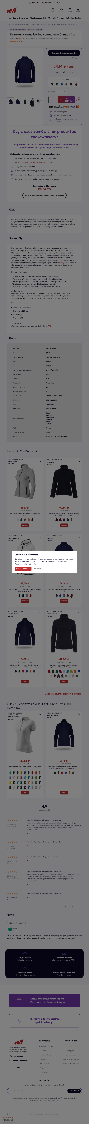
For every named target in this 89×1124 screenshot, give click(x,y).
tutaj (34, 564)
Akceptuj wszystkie (23, 569)
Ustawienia (37, 569)
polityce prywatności (63, 561)
